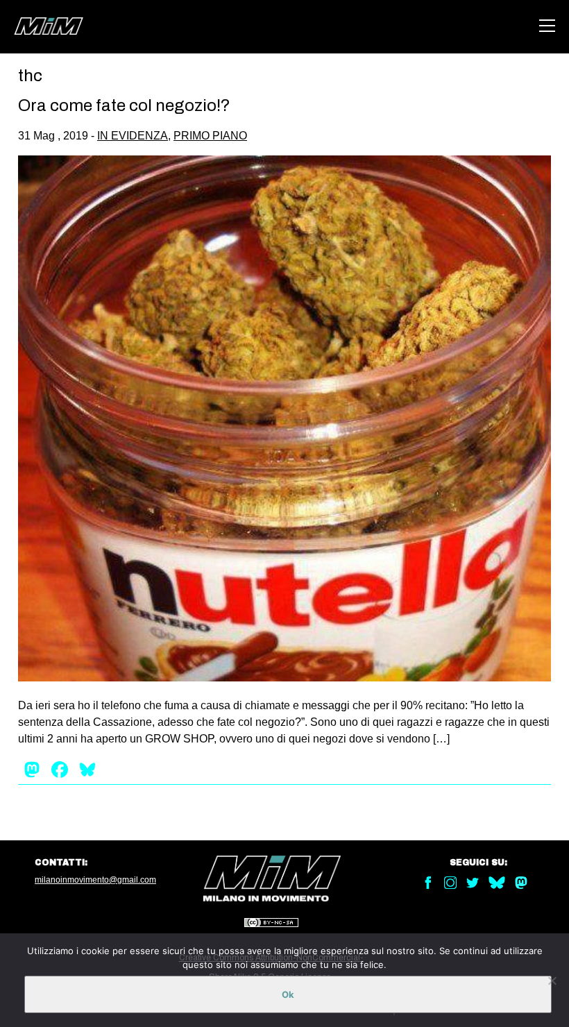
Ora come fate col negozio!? (124, 105)
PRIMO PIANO (210, 136)
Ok (288, 994)
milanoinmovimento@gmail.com (95, 880)
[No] (552, 980)
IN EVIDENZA (132, 136)
